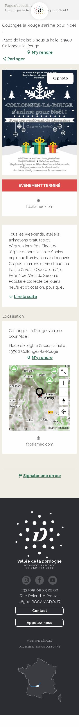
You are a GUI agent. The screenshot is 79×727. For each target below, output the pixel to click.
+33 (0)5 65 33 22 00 (39, 589)
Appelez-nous (39, 623)
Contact (39, 611)
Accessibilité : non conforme (39, 646)
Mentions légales (39, 640)
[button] (39, 122)
